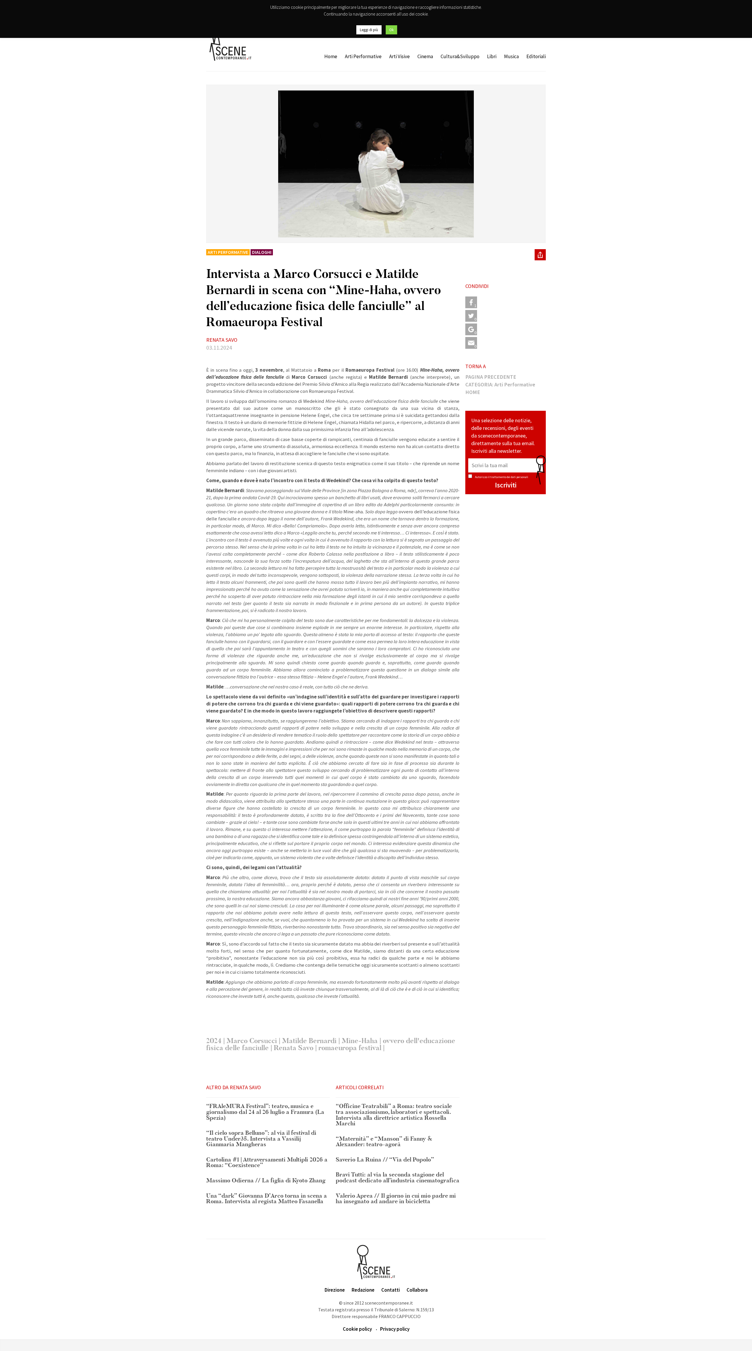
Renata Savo (293, 1047)
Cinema (425, 56)
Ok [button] (391, 29)
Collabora (417, 1290)
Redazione (363, 1290)
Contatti (390, 1290)
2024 (213, 1040)
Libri (491, 56)
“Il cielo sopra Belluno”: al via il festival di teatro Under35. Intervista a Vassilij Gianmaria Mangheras (261, 1139)
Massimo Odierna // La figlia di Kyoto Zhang (265, 1181)
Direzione (335, 1290)
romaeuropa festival (349, 1047)
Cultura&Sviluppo (460, 56)
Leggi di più (369, 29)
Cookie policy (357, 1329)
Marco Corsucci (251, 1040)
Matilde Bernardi (309, 1040)
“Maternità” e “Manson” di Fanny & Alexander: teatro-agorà (384, 1142)
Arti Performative (363, 56)
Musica (511, 56)
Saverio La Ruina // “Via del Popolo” (385, 1160)
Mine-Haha (360, 1040)
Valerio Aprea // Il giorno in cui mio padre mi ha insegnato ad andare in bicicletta (396, 1199)
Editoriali (536, 56)
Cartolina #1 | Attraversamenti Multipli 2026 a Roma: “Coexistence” (267, 1163)
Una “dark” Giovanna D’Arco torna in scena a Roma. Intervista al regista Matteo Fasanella (266, 1199)
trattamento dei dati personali (509, 477)
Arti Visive (399, 56)
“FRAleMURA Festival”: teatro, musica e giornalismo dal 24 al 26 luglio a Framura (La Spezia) (265, 1112)
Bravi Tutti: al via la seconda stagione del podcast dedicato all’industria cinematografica (397, 1178)
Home (330, 56)
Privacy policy (394, 1329)
